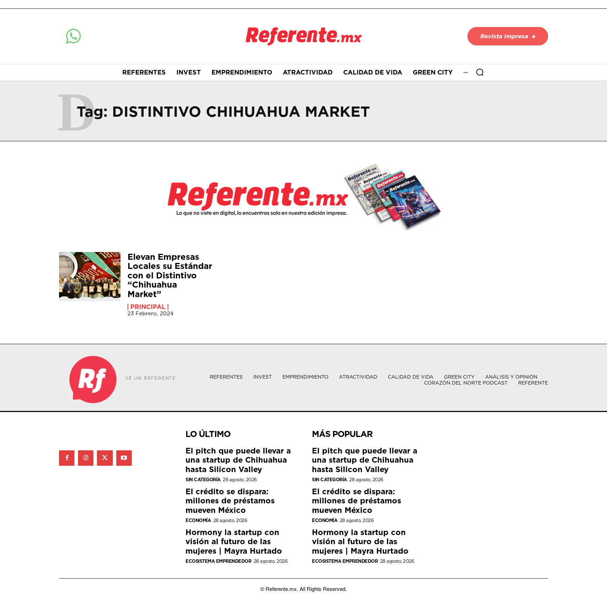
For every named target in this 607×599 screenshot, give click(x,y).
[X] (104, 458)
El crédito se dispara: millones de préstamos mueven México (230, 500)
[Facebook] (66, 458)
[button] (479, 72)
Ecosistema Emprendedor (218, 561)
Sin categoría (203, 480)
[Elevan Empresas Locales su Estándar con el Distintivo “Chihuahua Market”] (89, 276)
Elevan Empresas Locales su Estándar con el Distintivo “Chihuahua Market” (170, 275)
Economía (198, 520)
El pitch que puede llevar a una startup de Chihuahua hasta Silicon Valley (238, 460)
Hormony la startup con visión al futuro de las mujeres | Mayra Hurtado (233, 541)
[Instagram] (85, 458)
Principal (147, 307)
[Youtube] (124, 458)
